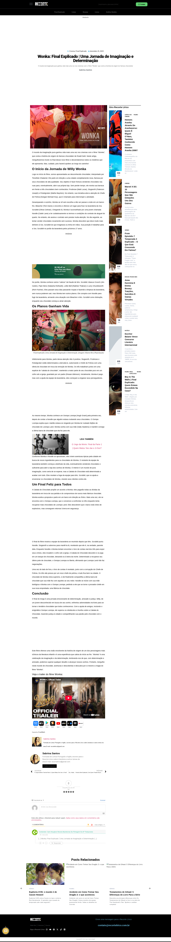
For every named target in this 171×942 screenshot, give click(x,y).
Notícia (127, 330)
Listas (74, 12)
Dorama (85, 12)
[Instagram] (46, 929)
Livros (97, 12)
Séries (127, 230)
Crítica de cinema (128, 115)
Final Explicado (59, 12)
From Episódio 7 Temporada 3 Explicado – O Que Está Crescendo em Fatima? (131, 241)
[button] (31, 4)
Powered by (35, 732)
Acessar (102, 800)
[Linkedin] (64, 929)
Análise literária (111, 12)
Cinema (72, 51)
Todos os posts (49, 766)
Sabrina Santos (49, 739)
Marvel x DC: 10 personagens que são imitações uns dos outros (131, 195)
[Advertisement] (85, 32)
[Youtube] (50, 929)
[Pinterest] (54, 929)
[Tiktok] (61, 929)
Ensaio (127, 277)
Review (139, 371)
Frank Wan (133, 277)
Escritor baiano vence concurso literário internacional (131, 339)
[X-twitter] (57, 929)
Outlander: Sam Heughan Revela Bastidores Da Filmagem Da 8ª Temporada (66, 832)
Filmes (136, 114)
